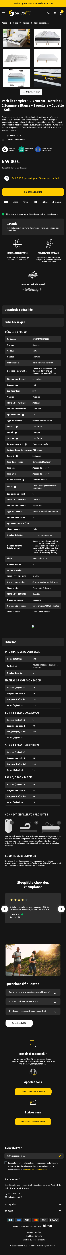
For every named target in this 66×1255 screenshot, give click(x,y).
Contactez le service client (33, 1122)
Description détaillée (19, 310)
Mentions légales (34, 1232)
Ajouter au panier (33, 192)
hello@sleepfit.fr (15, 1197)
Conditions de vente (33, 1236)
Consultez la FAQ (19, 1023)
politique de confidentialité (35, 1170)
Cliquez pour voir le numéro (33, 1091)
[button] (48, 13)
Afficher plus (31, 92)
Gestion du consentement (34, 1240)
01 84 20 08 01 (14, 1194)
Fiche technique (15, 322)
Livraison (10, 642)
